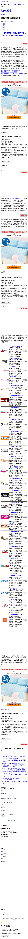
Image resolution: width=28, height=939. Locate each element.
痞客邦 (8, 798)
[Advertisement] (14, 185)
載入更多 (3, 807)
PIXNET (6, 918)
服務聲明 (14, 919)
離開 (8, 936)
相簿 (4, 24)
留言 (11, 798)
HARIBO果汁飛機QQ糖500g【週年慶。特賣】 (14, 770)
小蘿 (2, 790)
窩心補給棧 (6, 10)
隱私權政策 (24, 918)
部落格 (5, 25)
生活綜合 (12, 21)
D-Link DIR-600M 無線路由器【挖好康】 (13, 763)
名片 (4, 27)
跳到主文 (3, 14)
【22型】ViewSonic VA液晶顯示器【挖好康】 (14, 768)
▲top (2, 804)
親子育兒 (11, 802)
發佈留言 (3, 815)
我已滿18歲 (3, 936)
